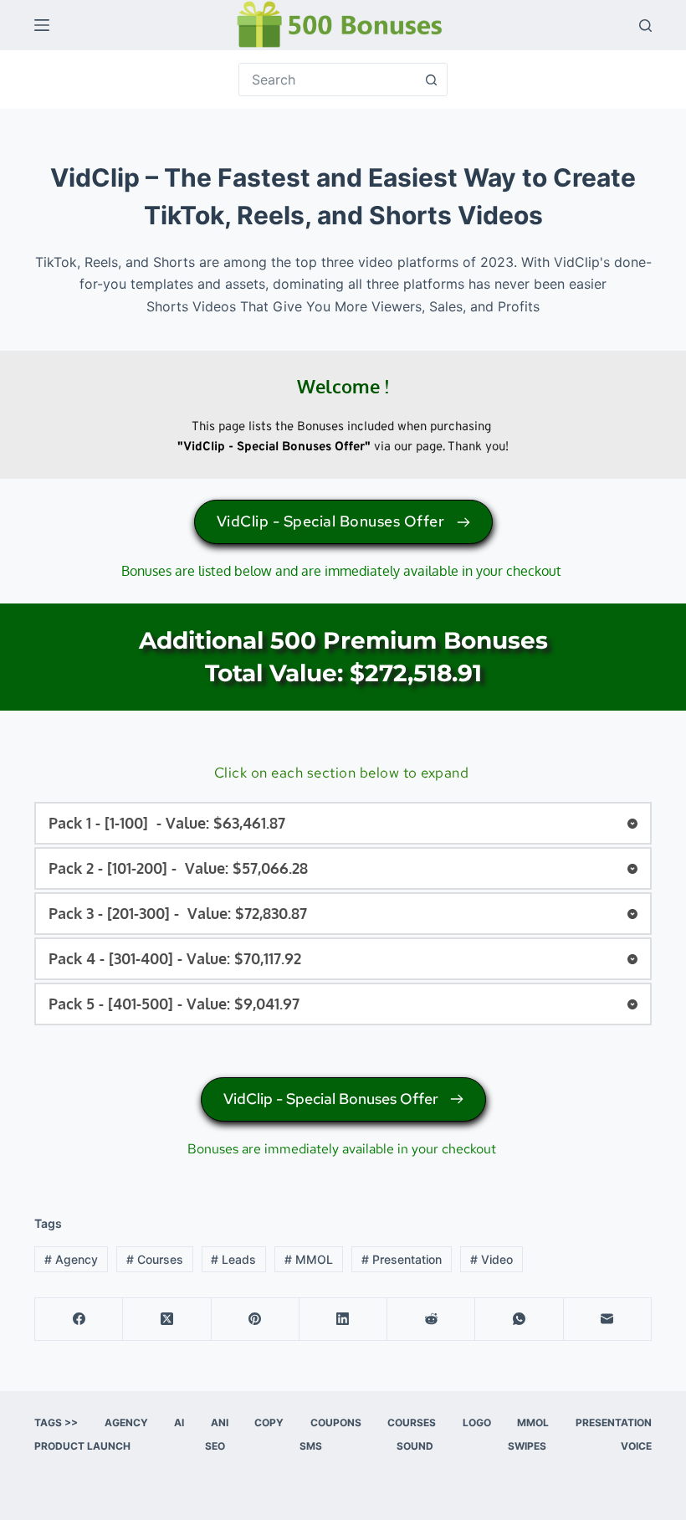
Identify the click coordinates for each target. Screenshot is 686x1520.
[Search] (645, 25)
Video (491, 1259)
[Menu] (41, 25)
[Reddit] (431, 1319)
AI (179, 1422)
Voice (636, 1446)
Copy (269, 1422)
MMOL (308, 1259)
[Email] (608, 1319)
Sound (415, 1446)
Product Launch (82, 1446)
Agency (71, 1259)
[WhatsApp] (519, 1319)
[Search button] (431, 79)
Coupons (335, 1422)
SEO (215, 1446)
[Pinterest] (255, 1319)
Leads (233, 1259)
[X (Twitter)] (167, 1319)
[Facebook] (79, 1319)
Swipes (527, 1446)
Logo (477, 1422)
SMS (310, 1446)
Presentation (401, 1259)
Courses (154, 1259)
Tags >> (56, 1422)
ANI (219, 1422)
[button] (343, 823)
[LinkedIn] (343, 1319)
